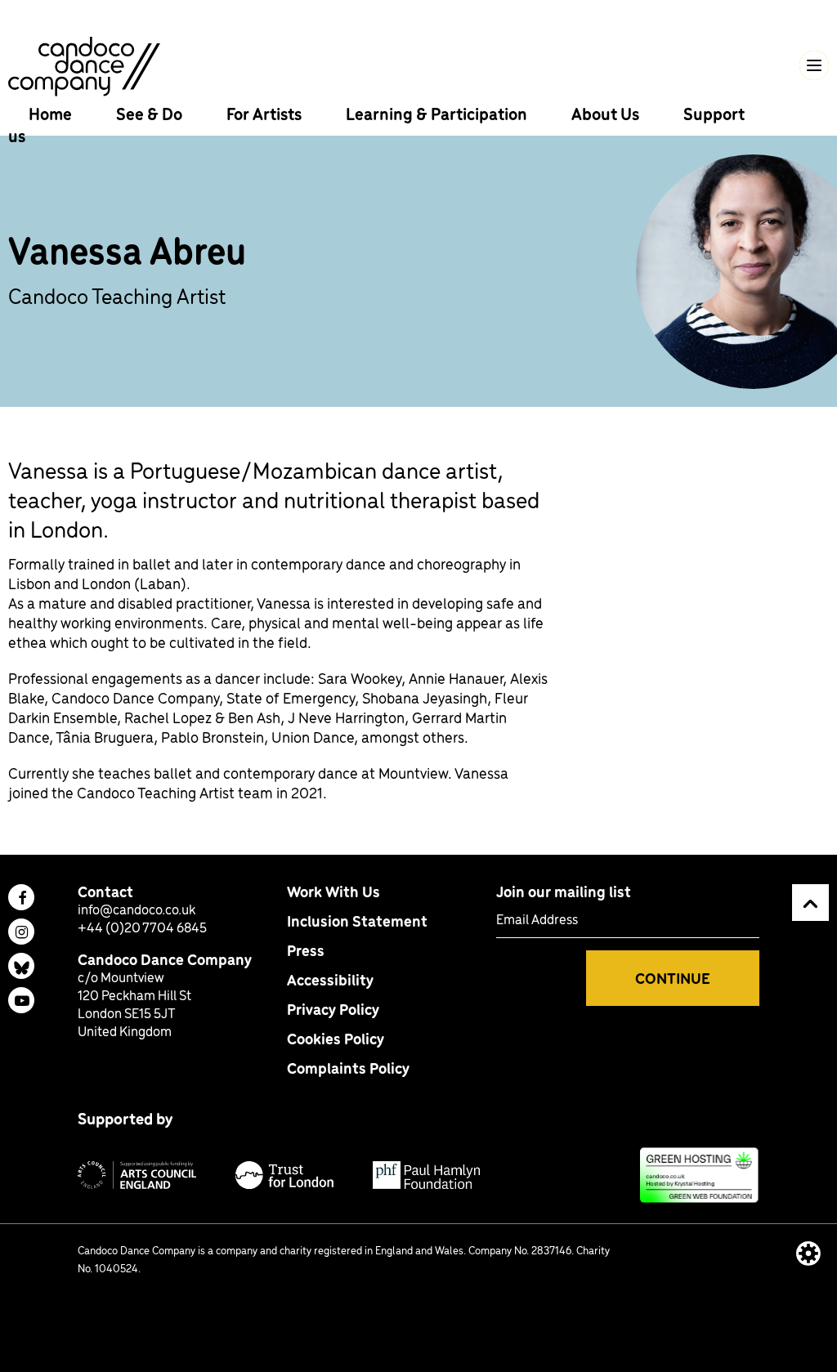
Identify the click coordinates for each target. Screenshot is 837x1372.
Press (306, 950)
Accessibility (330, 979)
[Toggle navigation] (814, 65)
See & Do (151, 113)
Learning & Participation (438, 113)
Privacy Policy (333, 1009)
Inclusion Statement (357, 920)
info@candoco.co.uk (136, 908)
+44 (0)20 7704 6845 (142, 926)
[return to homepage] (84, 64)
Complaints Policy (348, 1068)
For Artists (265, 113)
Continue (672, 978)
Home (52, 113)
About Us (606, 113)
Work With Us (333, 891)
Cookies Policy (335, 1038)
